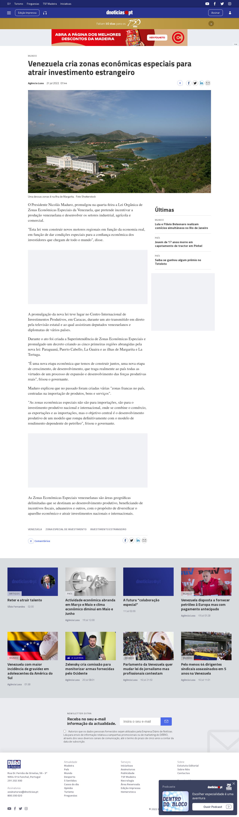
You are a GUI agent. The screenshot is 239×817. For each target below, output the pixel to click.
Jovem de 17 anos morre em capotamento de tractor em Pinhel (178, 244)
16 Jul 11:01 (204, 680)
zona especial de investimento (66, 529)
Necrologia (127, 780)
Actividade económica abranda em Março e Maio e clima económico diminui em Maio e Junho (90, 606)
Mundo (68, 773)
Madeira (69, 765)
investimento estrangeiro (108, 529)
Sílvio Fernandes (16, 606)
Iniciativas (65, 4)
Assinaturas (128, 769)
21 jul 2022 (56, 83)
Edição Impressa (130, 788)
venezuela (35, 529)
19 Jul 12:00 (88, 620)
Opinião (68, 788)
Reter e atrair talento (24, 600)
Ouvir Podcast (213, 806)
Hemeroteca (128, 792)
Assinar (215, 13)
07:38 (27, 684)
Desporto (69, 777)
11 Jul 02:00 (129, 611)
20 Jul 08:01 (88, 680)
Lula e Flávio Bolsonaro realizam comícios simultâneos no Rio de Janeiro (181, 226)
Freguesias (33, 4)
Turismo (18, 4)
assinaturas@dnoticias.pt (22, 792)
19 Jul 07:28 (204, 615)
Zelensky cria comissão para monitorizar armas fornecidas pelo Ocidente (89, 668)
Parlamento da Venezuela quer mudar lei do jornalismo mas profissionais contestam (148, 668)
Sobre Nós (183, 769)
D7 (9, 4)
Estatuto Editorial (188, 765)
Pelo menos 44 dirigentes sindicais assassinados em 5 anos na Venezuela (203, 668)
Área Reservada (130, 784)
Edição (27, 13)
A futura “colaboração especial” (141, 602)
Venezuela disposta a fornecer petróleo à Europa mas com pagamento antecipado (205, 604)
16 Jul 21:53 (146, 680)
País (66, 769)
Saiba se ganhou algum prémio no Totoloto (178, 262)
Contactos (183, 773)
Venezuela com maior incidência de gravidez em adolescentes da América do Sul (30, 671)
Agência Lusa (72, 620)
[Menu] (9, 12)
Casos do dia (71, 784)
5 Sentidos (70, 780)
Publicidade (127, 773)
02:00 (31, 606)
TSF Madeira (50, 4)
